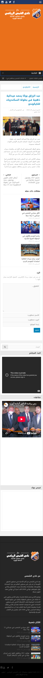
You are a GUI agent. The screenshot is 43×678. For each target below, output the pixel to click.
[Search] (5, 347)
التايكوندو (26, 87)
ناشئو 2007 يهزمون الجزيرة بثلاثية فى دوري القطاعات (32, 179)
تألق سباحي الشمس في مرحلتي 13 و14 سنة (31, 214)
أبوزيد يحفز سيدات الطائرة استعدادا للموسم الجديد (31, 260)
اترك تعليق (37, 112)
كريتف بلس (19, 674)
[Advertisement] (21, 44)
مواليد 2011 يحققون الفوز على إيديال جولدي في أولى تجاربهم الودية (16, 654)
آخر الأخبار (13, 110)
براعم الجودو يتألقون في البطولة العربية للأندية (31, 237)
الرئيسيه (36, 87)
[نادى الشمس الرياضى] (21, 14)
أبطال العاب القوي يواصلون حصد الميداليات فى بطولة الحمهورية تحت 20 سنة (12, 180)
